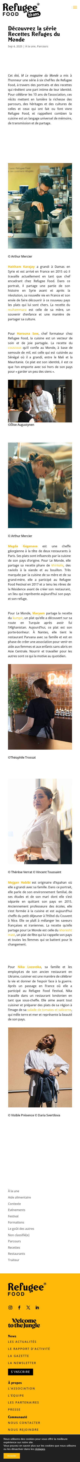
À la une (30, 46)
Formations (16, 1222)
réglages (40, 1448)
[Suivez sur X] (28, 1307)
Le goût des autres (21, 1229)
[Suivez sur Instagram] (10, 1307)
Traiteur (13, 1260)
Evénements (16, 1210)
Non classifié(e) (18, 1235)
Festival (13, 1216)
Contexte (14, 1204)
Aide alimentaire (19, 1197)
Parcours (42, 46)
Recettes (14, 1247)
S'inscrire (20, 1372)
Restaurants (16, 1254)
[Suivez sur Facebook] (19, 1307)
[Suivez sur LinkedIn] (37, 1307)
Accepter (11, 1456)
